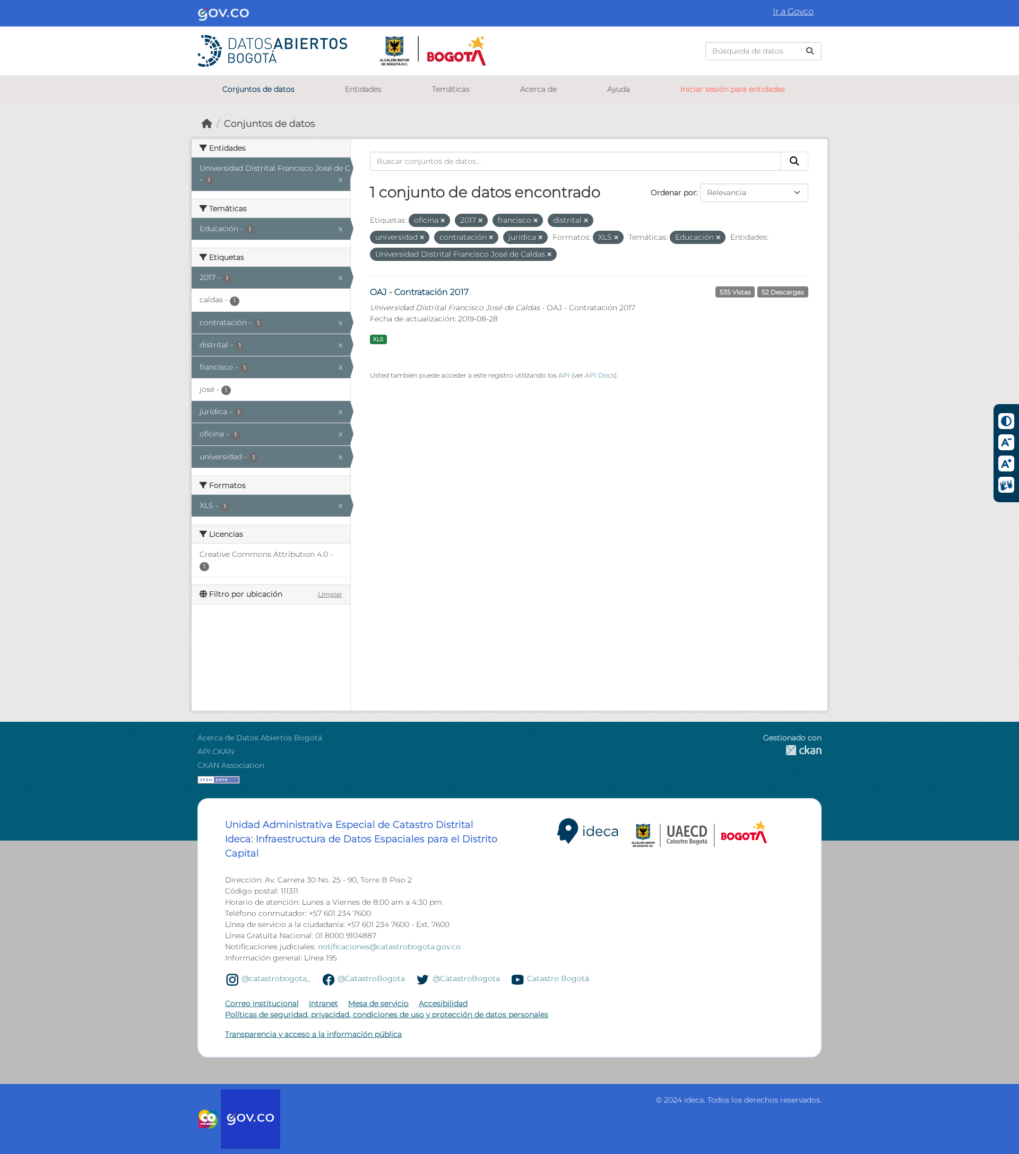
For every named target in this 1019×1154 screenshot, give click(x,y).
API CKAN (215, 751)
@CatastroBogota (371, 979)
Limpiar (330, 594)
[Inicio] (207, 123)
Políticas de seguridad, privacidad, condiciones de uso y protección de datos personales (386, 1014)
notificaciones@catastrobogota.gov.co (389, 946)
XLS (378, 339)
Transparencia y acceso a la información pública (313, 1034)
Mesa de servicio (378, 1003)
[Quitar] (443, 220)
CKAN (792, 750)
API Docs (600, 375)
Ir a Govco (793, 11)
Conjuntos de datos (258, 89)
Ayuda (618, 89)
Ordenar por (673, 192)
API (564, 375)
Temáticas (451, 89)
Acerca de (538, 89)
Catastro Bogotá (558, 979)
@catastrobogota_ (275, 979)
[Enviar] (810, 51)
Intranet (323, 1003)
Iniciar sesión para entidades (732, 89)
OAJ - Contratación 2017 (419, 292)
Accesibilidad (443, 1003)
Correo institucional (262, 1003)
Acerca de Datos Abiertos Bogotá (259, 737)
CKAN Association (230, 765)
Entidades (363, 89)
